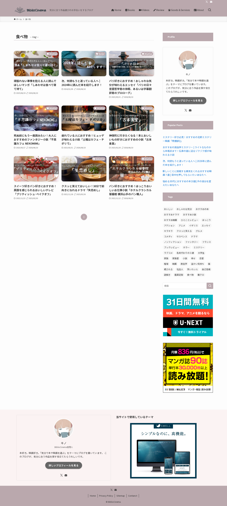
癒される (168, 269)
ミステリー (199, 247)
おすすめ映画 (170, 220)
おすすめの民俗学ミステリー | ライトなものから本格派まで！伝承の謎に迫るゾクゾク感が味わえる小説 (187, 151)
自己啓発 (206, 269)
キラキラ (168, 231)
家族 (166, 258)
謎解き (167, 274)
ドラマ (194, 236)
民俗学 (184, 263)
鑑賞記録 (178, 274)
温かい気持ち (197, 263)
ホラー (186, 247)
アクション (169, 225)
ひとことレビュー (189, 220)
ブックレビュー (171, 247)
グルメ (199, 231)
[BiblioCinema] (30, 10)
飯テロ (201, 274)
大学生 (201, 252)
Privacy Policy (106, 495)
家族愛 (175, 258)
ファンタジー (191, 241)
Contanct (132, 495)
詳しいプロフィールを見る (188, 100)
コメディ (168, 236)
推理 (166, 263)
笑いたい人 (192, 269)
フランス (206, 241)
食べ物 (190, 274)
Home (93, 495)
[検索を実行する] (210, 286)
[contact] (211, 2)
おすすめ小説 (189, 214)
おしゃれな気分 (184, 209)
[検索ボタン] (209, 10)
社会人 (180, 269)
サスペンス (181, 236)
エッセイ (206, 225)
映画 (174, 263)
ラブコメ (168, 252)
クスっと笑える (184, 231)
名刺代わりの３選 (185, 252)
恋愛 (201, 258)
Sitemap (120, 495)
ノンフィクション (172, 241)
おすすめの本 (202, 209)
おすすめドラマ (171, 214)
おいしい (168, 209)
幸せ (193, 258)
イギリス (193, 225)
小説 (185, 258)
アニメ (182, 225)
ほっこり (206, 220)
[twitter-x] (207, 2)
